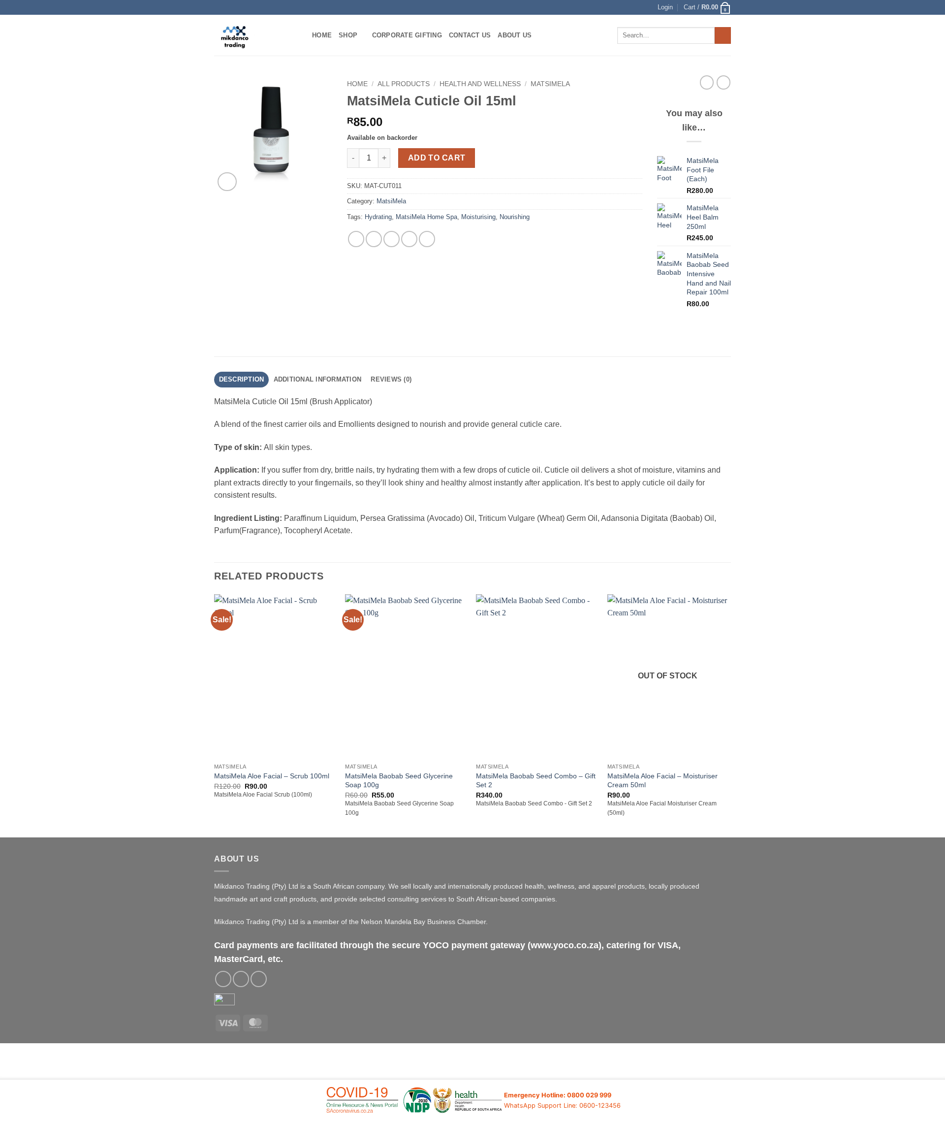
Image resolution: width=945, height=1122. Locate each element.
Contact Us (470, 35)
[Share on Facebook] (356, 239)
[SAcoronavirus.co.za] (414, 1101)
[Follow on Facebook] (223, 979)
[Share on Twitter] (374, 239)
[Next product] (707, 82)
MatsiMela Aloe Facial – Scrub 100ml (271, 776)
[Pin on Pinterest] (409, 239)
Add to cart (437, 158)
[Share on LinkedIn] (427, 239)
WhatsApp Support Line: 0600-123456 (562, 1105)
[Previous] (214, 714)
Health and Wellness (480, 84)
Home (322, 35)
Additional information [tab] (318, 379)
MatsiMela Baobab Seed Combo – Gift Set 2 (536, 780)
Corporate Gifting (407, 35)
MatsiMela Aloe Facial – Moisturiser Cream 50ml (662, 780)
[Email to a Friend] (391, 239)
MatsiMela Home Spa (426, 217)
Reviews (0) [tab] (391, 379)
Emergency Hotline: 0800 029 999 (557, 1095)
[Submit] (723, 35)
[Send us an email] (241, 979)
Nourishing (515, 217)
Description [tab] (241, 379)
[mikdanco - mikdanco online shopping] (255, 35)
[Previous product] (723, 82)
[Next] (728, 714)
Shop (348, 35)
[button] (665, 7)
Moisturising (478, 217)
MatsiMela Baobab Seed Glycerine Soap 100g (399, 780)
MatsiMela (550, 84)
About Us (515, 35)
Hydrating (378, 217)
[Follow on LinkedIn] (259, 979)
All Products (404, 84)
